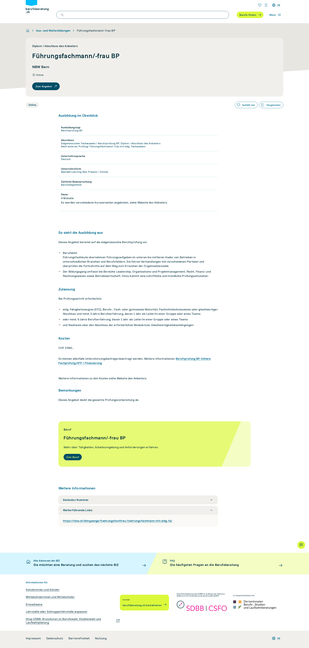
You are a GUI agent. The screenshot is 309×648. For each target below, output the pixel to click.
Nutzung (101, 638)
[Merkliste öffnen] (260, 5)
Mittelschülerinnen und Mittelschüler (50, 597)
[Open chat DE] (301, 545)
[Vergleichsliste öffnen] (266, 5)
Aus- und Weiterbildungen (53, 30)
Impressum (33, 638)
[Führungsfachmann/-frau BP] (154, 444)
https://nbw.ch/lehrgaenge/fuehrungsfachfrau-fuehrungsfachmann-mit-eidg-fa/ (117, 521)
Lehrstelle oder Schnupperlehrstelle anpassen (56, 611)
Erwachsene (34, 604)
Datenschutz (54, 638)
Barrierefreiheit (79, 638)
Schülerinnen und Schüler (43, 589)
